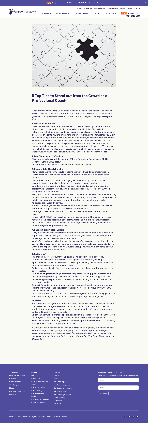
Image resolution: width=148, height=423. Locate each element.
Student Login (88, 9)
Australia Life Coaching (18, 375)
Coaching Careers (81, 13)
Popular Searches (38, 403)
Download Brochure (99, 9)
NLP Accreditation (38, 387)
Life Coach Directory (113, 9)
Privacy (64, 417)
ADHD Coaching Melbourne (59, 399)
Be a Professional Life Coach (39, 383)
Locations (110, 13)
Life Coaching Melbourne (62, 388)
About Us (96, 13)
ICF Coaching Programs (40, 399)
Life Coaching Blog (60, 382)
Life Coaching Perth (60, 391)
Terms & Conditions (53, 417)
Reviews (12, 394)
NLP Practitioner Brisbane (37, 395)
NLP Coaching (36, 390)
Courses (45, 13)
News (80, 9)
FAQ (76, 9)
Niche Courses (61, 13)
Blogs (11, 388)
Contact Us (35, 378)
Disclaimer (57, 403)
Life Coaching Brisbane (62, 394)
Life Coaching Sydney (61, 385)
